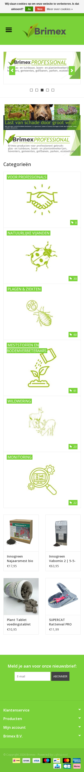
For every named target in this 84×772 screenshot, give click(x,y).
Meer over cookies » (60, 9)
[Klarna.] (76, 766)
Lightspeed (61, 755)
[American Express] (76, 760)
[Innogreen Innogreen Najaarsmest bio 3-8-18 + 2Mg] (21, 533)
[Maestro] (46, 760)
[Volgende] (72, 70)
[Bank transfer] (26, 760)
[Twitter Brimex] (30, 690)
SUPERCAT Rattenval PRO (60, 622)
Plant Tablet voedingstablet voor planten (19, 622)
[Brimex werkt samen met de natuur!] (51, 30)
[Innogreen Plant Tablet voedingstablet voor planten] (21, 596)
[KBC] (57, 766)
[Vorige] (12, 70)
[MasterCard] (66, 760)
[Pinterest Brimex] (38, 690)
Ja (29, 9)
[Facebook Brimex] (22, 690)
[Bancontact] (56, 760)
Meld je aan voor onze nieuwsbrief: (42, 666)
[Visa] (36, 760)
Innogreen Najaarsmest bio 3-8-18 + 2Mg (20, 558)
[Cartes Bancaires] (67, 766)
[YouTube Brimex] (46, 690)
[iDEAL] (16, 760)
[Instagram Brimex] (62, 690)
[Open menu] (8, 29)
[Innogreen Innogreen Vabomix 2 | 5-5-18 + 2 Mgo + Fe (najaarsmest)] (63, 533)
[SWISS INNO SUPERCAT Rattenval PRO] (63, 596)
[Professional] (42, 65)
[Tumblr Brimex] (54, 690)
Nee (40, 9)
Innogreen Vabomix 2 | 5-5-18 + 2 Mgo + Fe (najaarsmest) (62, 558)
